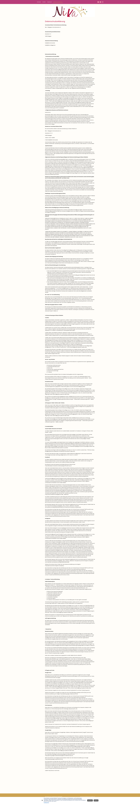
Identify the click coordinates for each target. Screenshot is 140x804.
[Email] (102, 2)
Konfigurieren (46, 802)
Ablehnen (96, 800)
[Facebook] (98, 2)
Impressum (82, 796)
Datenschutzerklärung (90, 796)
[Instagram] (100, 2)
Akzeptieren (90, 800)
